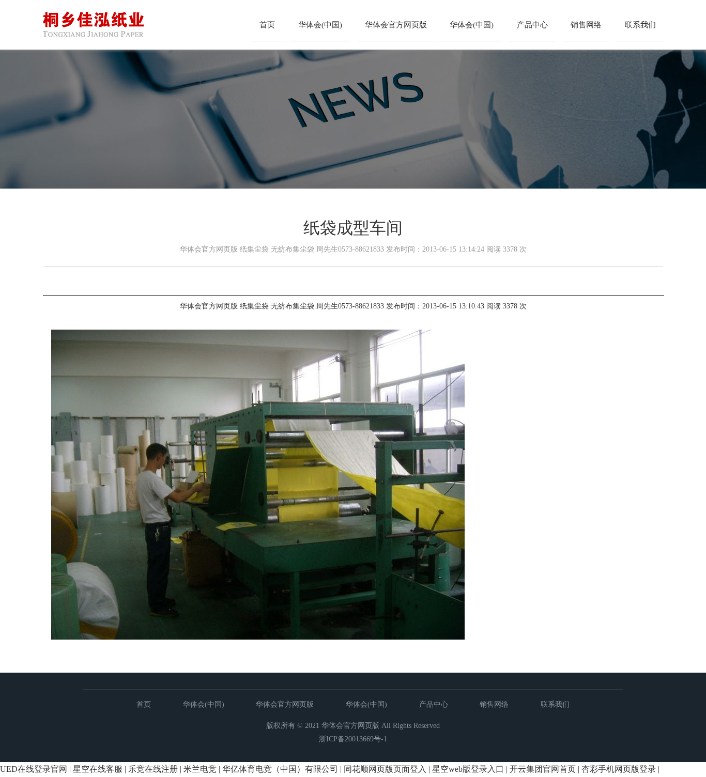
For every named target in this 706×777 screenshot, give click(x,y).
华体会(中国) (320, 25)
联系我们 (640, 25)
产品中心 (532, 25)
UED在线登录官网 (33, 769)
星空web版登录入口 (468, 769)
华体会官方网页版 (396, 25)
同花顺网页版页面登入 (385, 769)
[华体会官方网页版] (126, 44)
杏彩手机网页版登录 (618, 769)
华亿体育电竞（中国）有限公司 (280, 769)
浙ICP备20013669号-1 (353, 739)
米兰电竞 (200, 769)
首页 (267, 25)
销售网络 (586, 25)
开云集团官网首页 (543, 769)
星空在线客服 (97, 769)
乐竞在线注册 (153, 769)
